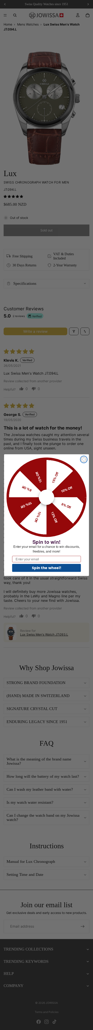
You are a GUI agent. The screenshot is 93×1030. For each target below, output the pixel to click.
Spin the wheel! (46, 567)
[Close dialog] (83, 459)
